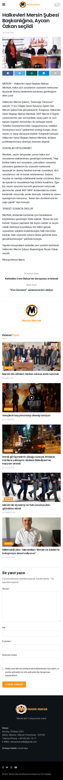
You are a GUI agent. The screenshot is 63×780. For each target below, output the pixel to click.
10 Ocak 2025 (9, 468)
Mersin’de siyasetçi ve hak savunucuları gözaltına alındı (26, 506)
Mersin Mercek (31, 321)
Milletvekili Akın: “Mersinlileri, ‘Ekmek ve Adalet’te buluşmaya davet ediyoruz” (31, 551)
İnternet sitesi (9, 655)
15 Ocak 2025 (9, 420)
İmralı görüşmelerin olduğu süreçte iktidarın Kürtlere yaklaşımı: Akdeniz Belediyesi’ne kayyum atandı (28, 460)
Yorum (6, 589)
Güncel (8, 543)
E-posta (7, 641)
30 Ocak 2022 (8, 32)
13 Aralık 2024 (9, 513)
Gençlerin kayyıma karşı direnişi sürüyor (26, 415)
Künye (25, 774)
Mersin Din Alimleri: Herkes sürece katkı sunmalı (30, 374)
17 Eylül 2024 (9, 557)
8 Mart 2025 (8, 378)
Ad (4, 627)
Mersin (8, 368)
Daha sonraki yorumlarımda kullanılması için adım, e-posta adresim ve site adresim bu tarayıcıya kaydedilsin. (32, 672)
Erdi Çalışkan (46, 774)
